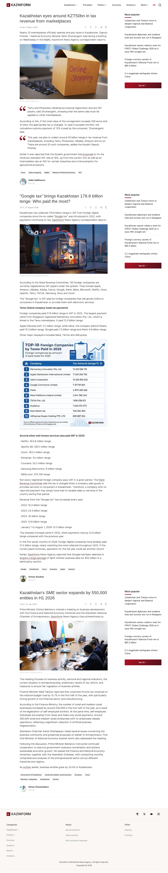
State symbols (72, 835)
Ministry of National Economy (64, 173)
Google (59, 216)
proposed (88, 154)
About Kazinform (73, 830)
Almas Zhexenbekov (38, 787)
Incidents (10, 856)
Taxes (23, 173)
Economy (116, 5)
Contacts (128, 835)
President (87, 5)
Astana (55, 779)
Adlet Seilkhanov (36, 180)
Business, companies (29, 779)
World (9, 850)
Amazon (71, 569)
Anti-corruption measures (76, 840)
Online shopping (35, 173)
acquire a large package (33, 558)
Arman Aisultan (36, 577)
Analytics (131, 5)
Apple (62, 569)
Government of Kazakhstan (31, 775)
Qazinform (58, 220)
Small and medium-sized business (58, 775)
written (27, 767)
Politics (10, 835)
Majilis (46, 173)
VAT (80, 173)
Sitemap (128, 830)
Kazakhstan (34, 569)
